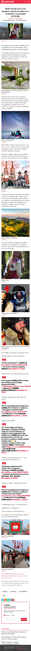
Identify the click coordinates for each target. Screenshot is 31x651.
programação (23, 591)
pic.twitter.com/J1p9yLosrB (14, 365)
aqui (9, 647)
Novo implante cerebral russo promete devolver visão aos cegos (13, 638)
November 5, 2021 (17, 369)
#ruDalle (5, 386)
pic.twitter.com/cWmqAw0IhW (15, 496)
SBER (4, 595)
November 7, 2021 (19, 415)
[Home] (2, 2)
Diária (13, 615)
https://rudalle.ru (6, 147)
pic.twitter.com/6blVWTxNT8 (14, 472)
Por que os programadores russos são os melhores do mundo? (14, 633)
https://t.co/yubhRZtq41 (17, 447)
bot (19, 147)
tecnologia (13, 591)
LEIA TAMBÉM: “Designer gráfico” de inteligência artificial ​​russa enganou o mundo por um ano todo (14, 576)
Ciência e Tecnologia (15, 18)
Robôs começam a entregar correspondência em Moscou (10, 643)
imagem (5, 591)
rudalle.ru (3, 41)
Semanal (7, 615)
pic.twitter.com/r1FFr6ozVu (14, 412)
